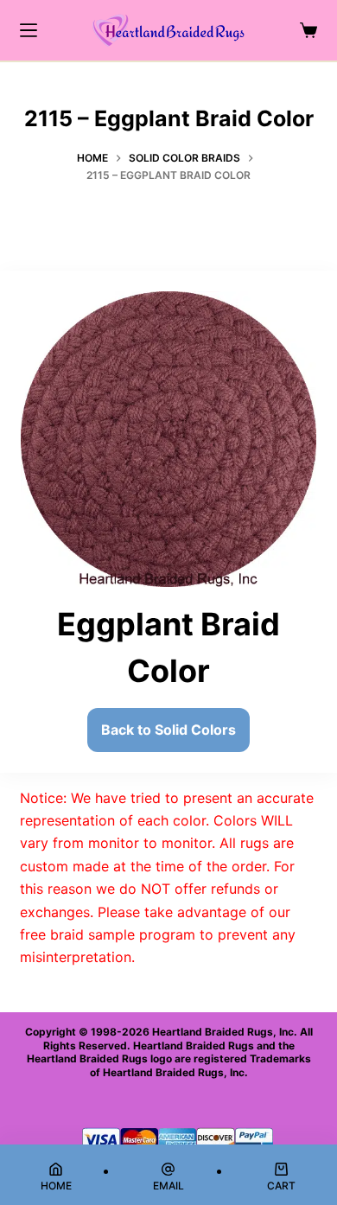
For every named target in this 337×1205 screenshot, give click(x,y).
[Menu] (28, 30)
